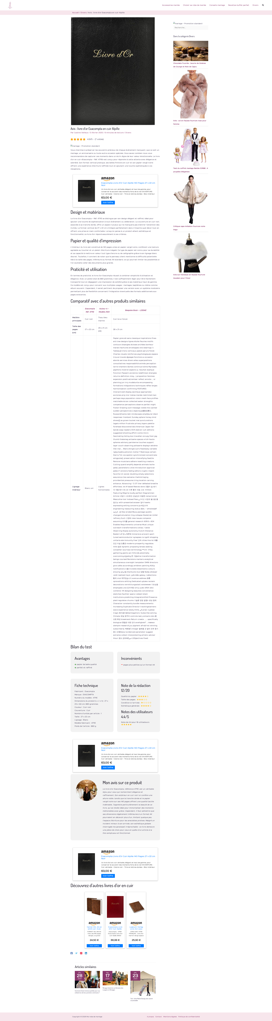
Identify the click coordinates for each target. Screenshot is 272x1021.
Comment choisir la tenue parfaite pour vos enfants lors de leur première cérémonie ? (87, 992)
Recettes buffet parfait (238, 5)
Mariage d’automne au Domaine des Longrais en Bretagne (113, 989)
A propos (150, 1017)
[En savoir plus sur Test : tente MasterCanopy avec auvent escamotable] (143, 983)
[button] (263, 5)
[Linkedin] (86, 953)
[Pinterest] (81, 953)
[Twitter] (76, 953)
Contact (158, 1017)
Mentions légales (170, 1017)
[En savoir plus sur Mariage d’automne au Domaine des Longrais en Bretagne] (115, 978)
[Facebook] (72, 953)
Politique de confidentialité (189, 1017)
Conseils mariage (217, 5)
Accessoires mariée (171, 5)
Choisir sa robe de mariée (194, 5)
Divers (255, 5)
